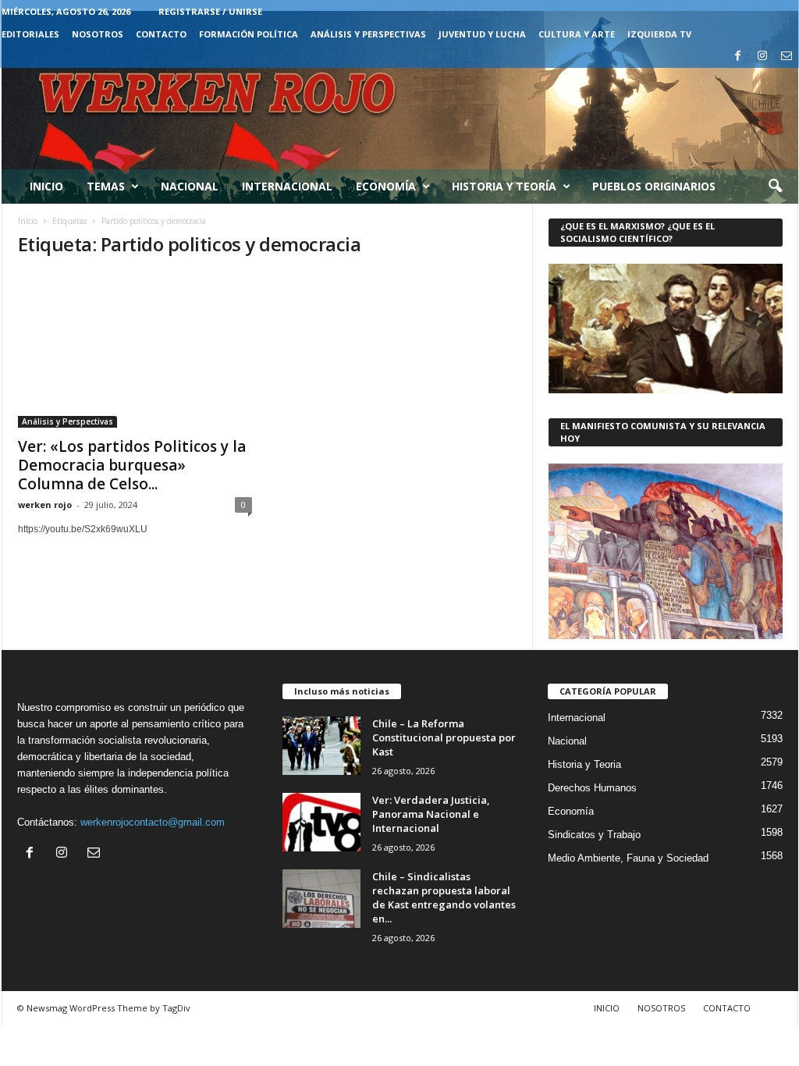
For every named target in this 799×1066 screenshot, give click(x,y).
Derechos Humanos (592, 788)
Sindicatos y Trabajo (594, 834)
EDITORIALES (30, 34)
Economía (386, 186)
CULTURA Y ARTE (576, 34)
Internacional (287, 186)
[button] (775, 186)
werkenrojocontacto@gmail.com (152, 822)
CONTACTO (161, 34)
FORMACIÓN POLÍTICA (248, 34)
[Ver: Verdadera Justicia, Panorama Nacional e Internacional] (321, 822)
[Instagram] (762, 56)
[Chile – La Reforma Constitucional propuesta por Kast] (321, 745)
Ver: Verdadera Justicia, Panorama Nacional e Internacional (431, 814)
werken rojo (45, 504)
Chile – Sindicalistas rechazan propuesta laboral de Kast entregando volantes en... (444, 897)
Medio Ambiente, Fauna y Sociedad (628, 858)
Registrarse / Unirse (210, 11)
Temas (106, 186)
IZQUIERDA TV (659, 34)
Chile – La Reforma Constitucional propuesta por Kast (444, 737)
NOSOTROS (97, 34)
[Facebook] (738, 56)
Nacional (189, 186)
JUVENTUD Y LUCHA (482, 34)
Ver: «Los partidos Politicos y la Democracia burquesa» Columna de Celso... (132, 465)
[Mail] (786, 56)
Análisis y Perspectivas (368, 34)
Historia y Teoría (504, 186)
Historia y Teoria (584, 764)
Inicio (46, 186)
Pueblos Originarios (654, 186)
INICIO (607, 1008)
